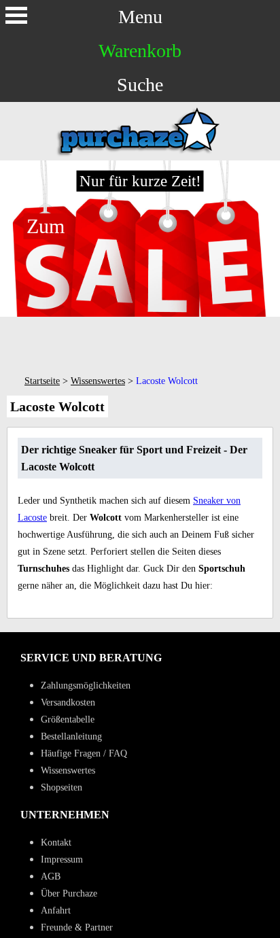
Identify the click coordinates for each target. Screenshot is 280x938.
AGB (50, 876)
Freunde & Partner (77, 927)
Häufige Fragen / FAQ (84, 753)
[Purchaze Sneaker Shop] (140, 154)
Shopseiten (61, 787)
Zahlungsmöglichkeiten (85, 685)
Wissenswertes (98, 381)
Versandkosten (68, 702)
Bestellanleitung (71, 736)
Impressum (62, 859)
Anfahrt (56, 910)
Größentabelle (67, 719)
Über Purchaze (69, 893)
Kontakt (56, 842)
